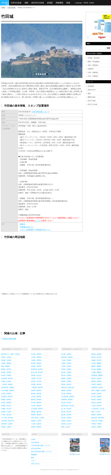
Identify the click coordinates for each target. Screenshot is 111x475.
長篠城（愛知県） (36, 414)
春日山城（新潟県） (37, 372)
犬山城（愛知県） (36, 405)
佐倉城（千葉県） (6, 412)
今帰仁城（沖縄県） (97, 421)
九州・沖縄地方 (93, 76)
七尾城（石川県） (36, 378)
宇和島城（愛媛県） (97, 375)
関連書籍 (59, 3)
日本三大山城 (92, 104)
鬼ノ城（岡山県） (66, 408)
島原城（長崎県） (97, 399)
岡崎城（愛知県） (36, 412)
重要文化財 (91, 97)
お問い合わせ (35, 463)
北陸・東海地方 (93, 65)
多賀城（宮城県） (6, 372)
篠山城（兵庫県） (66, 372)
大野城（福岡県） (97, 384)
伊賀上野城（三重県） (38, 418)
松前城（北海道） (6, 360)
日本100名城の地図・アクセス (40, 445)
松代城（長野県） (36, 354)
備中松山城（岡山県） (68, 405)
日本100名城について (40, 112)
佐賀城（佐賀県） (97, 393)
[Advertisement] (21, 313)
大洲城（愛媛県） (97, 372)
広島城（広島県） (66, 421)
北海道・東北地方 (94, 58)
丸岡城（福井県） (36, 384)
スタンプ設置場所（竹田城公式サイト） (35, 230)
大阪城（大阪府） (66, 363)
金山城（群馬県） (6, 402)
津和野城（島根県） (67, 399)
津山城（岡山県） (66, 402)
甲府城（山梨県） (6, 427)
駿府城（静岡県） (36, 399)
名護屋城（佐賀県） (97, 387)
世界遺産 (91, 86)
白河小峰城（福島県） (8, 390)
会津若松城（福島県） (8, 387)
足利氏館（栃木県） (7, 396)
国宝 (89, 93)
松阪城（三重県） (36, 421)
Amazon (76, 454)
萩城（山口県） (66, 427)
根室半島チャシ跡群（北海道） (11, 354)
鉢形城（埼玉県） (6, 405)
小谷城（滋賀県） (36, 424)
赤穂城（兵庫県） (66, 381)
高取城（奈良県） (66, 384)
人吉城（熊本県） (97, 405)
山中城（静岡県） (36, 396)
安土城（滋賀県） (66, 354)
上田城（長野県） (36, 357)
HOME (4, 3)
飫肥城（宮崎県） (97, 414)
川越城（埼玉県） (6, 408)
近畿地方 (91, 69)
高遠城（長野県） (36, 366)
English (91, 3)
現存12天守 (92, 90)
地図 (26, 3)
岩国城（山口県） (66, 424)
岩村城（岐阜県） (36, 390)
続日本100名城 (37, 3)
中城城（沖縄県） (97, 424)
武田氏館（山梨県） (7, 424)
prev (7, 50)
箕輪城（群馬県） (6, 399)
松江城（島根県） (66, 393)
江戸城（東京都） (6, 414)
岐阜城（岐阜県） (36, 393)
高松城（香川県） (97, 357)
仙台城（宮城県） (6, 375)
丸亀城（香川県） (97, 360)
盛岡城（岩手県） (6, 369)
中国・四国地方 (93, 72)
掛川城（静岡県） (36, 402)
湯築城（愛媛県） (97, 366)
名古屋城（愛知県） (37, 408)
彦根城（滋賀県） (36, 427)
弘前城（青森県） (6, 363)
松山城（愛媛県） (97, 369)
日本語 (85, 3)
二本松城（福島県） (7, 384)
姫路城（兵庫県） (66, 378)
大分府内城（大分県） (98, 408)
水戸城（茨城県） (6, 393)
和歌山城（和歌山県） (68, 387)
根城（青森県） (6, 366)
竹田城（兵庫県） (66, 369)
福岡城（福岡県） (97, 381)
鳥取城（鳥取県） (66, 390)
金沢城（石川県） (36, 381)
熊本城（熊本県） (97, 402)
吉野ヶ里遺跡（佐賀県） (99, 390)
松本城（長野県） (36, 363)
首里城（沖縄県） (97, 427)
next (76, 50)
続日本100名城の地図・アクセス (41, 451)
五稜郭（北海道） (6, 357)
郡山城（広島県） (66, 418)
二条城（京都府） (66, 360)
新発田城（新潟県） (37, 369)
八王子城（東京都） (7, 418)
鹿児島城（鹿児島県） (98, 418)
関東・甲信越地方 (94, 61)
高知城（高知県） (97, 378)
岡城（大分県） (96, 412)
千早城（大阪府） (66, 366)
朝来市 (22, 224)
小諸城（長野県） (36, 360)
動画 (68, 3)
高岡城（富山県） (36, 375)
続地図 (50, 3)
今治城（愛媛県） (97, 363)
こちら (38, 221)
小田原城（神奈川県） (8, 421)
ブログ (33, 460)
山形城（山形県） (6, 381)
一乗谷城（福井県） (37, 387)
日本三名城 (91, 101)
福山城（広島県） (66, 414)
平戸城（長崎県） (97, 396)
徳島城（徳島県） (97, 354)
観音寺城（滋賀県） (67, 357)
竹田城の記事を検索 (9, 339)
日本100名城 (16, 3)
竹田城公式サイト (27, 227)
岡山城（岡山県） (66, 412)
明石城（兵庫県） (66, 375)
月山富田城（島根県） (68, 396)
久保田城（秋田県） (7, 378)
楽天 (71, 454)
